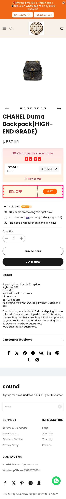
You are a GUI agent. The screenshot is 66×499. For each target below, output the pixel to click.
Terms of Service (13, 439)
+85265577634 (44, 14)
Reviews (47, 445)
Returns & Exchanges (15, 428)
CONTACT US (12, 457)
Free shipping (10, 433)
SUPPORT (9, 420)
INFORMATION (52, 420)
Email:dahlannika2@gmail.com (21, 464)
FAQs (45, 428)
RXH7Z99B (20, 14)
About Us (47, 433)
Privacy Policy (10, 445)
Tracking (47, 439)
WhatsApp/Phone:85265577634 (21, 470)
